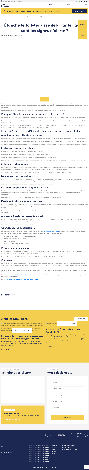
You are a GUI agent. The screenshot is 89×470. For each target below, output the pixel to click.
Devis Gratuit (79, 11)
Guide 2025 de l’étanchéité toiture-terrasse (28, 275)
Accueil (2, 17)
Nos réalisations (37, 11)
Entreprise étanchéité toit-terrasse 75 (39, 447)
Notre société (48, 11)
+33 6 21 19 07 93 (13, 419)
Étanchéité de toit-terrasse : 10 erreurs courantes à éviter (22, 279)
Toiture (17, 11)
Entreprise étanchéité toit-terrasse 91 (38, 457)
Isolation (23, 11)
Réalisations (55, 449)
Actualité (56, 11)
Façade (29, 11)
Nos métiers (9, 11)
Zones (53, 453)
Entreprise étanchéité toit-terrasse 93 (39, 451)
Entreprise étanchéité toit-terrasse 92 (39, 449)
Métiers (54, 447)
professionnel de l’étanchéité (51, 231)
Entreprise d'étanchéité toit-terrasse (38, 445)
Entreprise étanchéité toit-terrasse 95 (39, 455)
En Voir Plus (81, 319)
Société (54, 451)
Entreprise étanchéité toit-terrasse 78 (39, 461)
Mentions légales (66, 447)
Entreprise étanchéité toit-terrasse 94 (39, 453)
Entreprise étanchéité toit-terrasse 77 (39, 459)
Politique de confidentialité (69, 449)
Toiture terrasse (9, 17)
